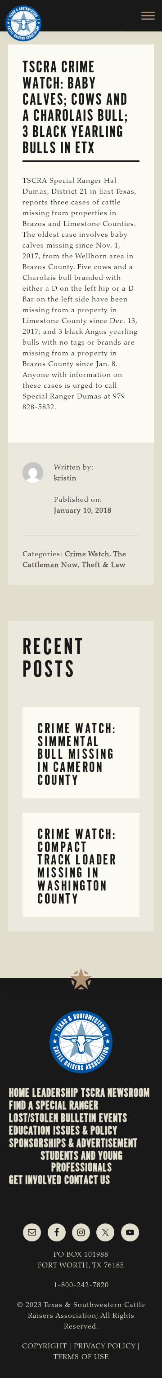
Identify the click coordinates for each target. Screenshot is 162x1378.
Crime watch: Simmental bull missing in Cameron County (76, 754)
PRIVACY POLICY (104, 1346)
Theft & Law (104, 565)
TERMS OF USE (81, 1357)
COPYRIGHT (44, 1346)
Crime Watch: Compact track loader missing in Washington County (77, 866)
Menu (143, 15)
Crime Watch (87, 554)
